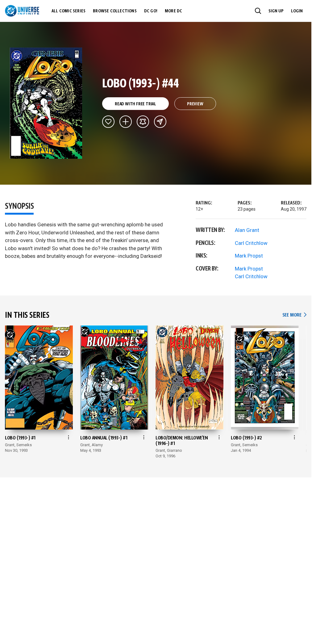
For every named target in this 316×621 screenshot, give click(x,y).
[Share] (160, 121)
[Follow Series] (143, 121)
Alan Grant (247, 230)
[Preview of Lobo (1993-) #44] (46, 103)
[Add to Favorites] (108, 121)
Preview (195, 104)
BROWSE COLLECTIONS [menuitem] (115, 11)
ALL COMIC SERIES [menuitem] (68, 11)
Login (297, 11)
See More (294, 315)
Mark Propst (249, 256)
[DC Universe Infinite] (22, 11)
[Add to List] (125, 121)
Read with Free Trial (135, 104)
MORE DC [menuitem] (173, 11)
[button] (258, 11)
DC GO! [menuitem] (150, 11)
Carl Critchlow (251, 243)
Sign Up (276, 11)
